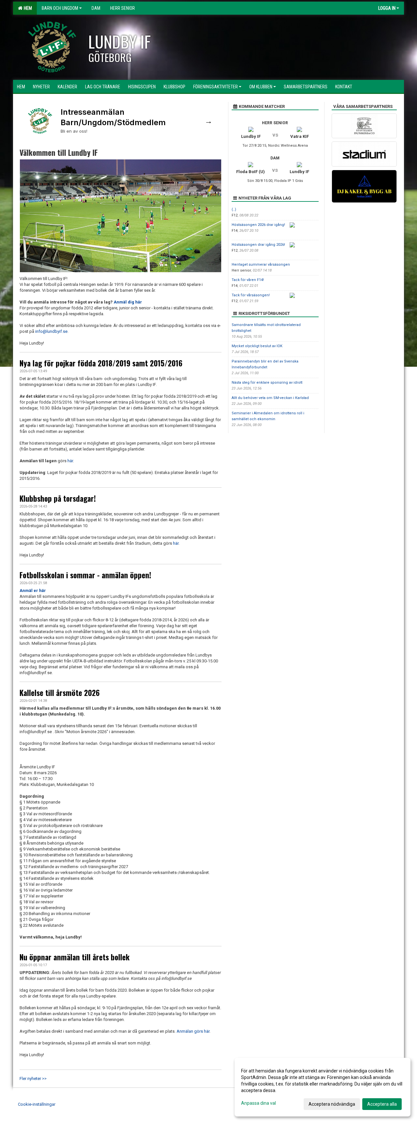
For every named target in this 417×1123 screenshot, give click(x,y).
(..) (234, 209)
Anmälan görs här (193, 1031)
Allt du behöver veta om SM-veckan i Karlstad (270, 398)
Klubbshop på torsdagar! (58, 498)
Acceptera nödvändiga (332, 1104)
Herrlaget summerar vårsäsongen (261, 264)
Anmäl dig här (128, 302)
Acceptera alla (382, 1104)
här (70, 460)
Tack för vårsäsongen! (251, 295)
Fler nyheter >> (33, 1078)
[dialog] (322, 1087)
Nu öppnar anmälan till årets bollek (75, 957)
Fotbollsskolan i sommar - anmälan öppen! (85, 575)
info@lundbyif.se (51, 331)
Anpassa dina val (258, 1103)
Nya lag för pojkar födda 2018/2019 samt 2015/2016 (101, 363)
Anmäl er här (33, 590)
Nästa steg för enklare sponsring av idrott (267, 382)
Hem (27, 8)
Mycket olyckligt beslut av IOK (257, 346)
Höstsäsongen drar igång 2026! (258, 245)
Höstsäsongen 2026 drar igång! (258, 225)
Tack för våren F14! (248, 280)
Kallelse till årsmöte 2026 (60, 692)
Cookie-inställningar (36, 1104)
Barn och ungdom (60, 8)
